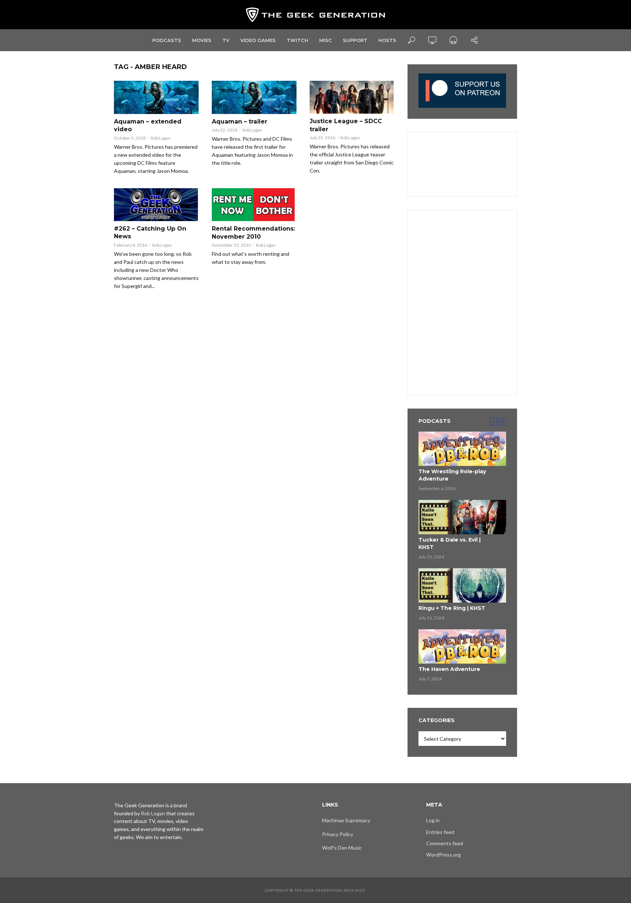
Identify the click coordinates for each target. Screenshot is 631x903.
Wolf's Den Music (342, 848)
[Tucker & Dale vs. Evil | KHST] (462, 517)
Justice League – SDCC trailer (346, 125)
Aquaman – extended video (147, 125)
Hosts (387, 40)
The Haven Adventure (449, 669)
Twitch (297, 40)
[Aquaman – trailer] (254, 97)
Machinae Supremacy (346, 820)
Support (355, 40)
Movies (201, 40)
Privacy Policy (337, 834)
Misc (325, 40)
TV (225, 40)
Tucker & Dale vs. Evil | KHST (449, 543)
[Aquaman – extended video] (156, 97)
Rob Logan (161, 138)
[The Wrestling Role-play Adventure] (462, 449)
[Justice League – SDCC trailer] (352, 97)
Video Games (258, 40)
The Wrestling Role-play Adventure (452, 475)
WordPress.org (443, 854)
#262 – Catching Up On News (150, 232)
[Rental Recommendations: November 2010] (254, 204)
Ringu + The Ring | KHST (451, 608)
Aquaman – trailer (239, 121)
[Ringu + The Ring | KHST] (462, 585)
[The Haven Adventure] (462, 646)
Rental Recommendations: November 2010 (253, 232)
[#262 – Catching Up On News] (156, 204)
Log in (433, 820)
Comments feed (444, 843)
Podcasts (166, 40)
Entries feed (440, 832)
